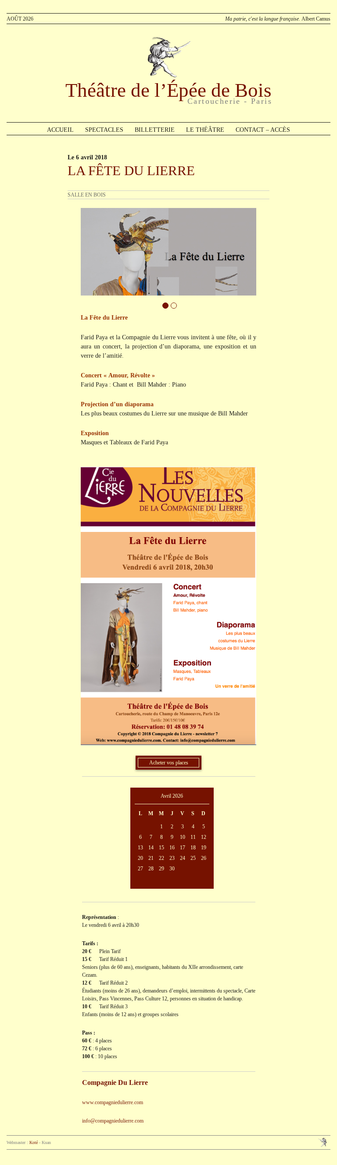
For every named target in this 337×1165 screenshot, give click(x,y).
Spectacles (104, 130)
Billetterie (155, 130)
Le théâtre (205, 130)
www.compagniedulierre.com (112, 1102)
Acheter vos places (168, 763)
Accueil (60, 130)
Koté (33, 1142)
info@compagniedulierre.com (112, 1121)
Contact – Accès (263, 130)
